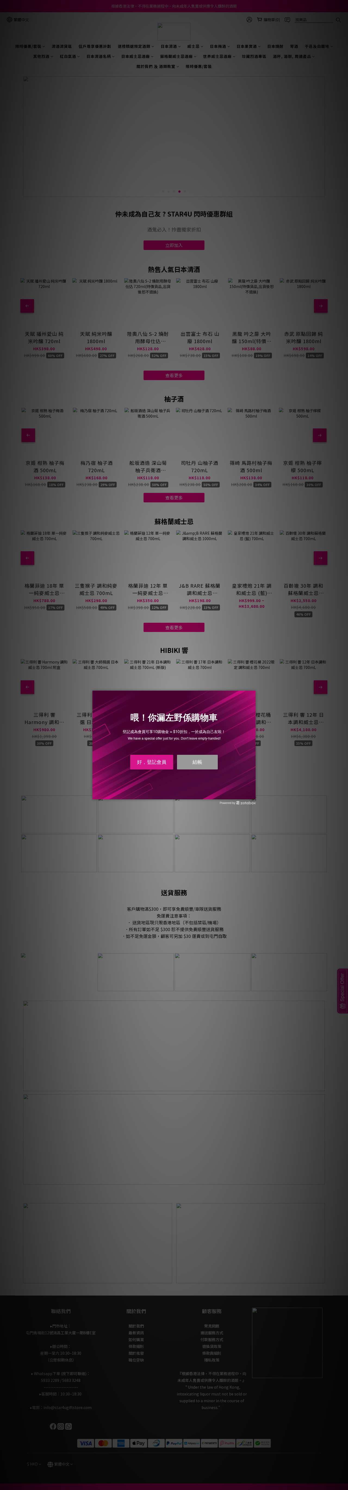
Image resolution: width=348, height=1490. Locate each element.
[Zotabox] (252, 794)
